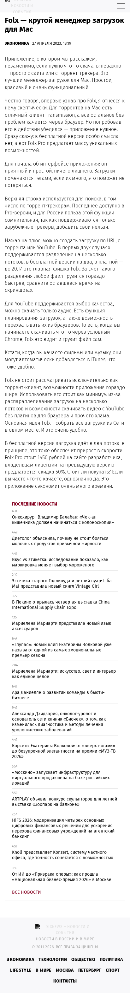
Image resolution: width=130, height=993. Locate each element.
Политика (111, 959)
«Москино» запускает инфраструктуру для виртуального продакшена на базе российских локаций (61, 778)
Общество (83, 959)
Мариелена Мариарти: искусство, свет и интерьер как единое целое (64, 674)
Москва (65, 970)
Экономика (17, 43)
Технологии (52, 959)
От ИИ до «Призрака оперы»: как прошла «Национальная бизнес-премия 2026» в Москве (61, 877)
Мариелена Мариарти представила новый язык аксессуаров (61, 626)
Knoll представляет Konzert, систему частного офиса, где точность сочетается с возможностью (62, 855)
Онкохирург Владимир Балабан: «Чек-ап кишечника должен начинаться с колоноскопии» (63, 519)
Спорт (113, 970)
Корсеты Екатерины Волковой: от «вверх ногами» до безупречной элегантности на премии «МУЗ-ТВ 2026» (64, 751)
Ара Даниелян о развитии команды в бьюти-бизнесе (58, 695)
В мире (43, 970)
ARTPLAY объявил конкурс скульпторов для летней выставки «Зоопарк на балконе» (64, 801)
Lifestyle (20, 970)
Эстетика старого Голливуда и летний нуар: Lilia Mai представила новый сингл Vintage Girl (62, 583)
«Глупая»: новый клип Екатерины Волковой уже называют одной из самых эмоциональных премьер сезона (62, 650)
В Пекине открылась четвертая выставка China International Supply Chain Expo (61, 604)
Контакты (65, 981)
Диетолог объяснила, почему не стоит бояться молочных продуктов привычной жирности (60, 541)
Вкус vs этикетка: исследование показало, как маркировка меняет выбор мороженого (60, 562)
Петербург (89, 970)
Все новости (26, 892)
